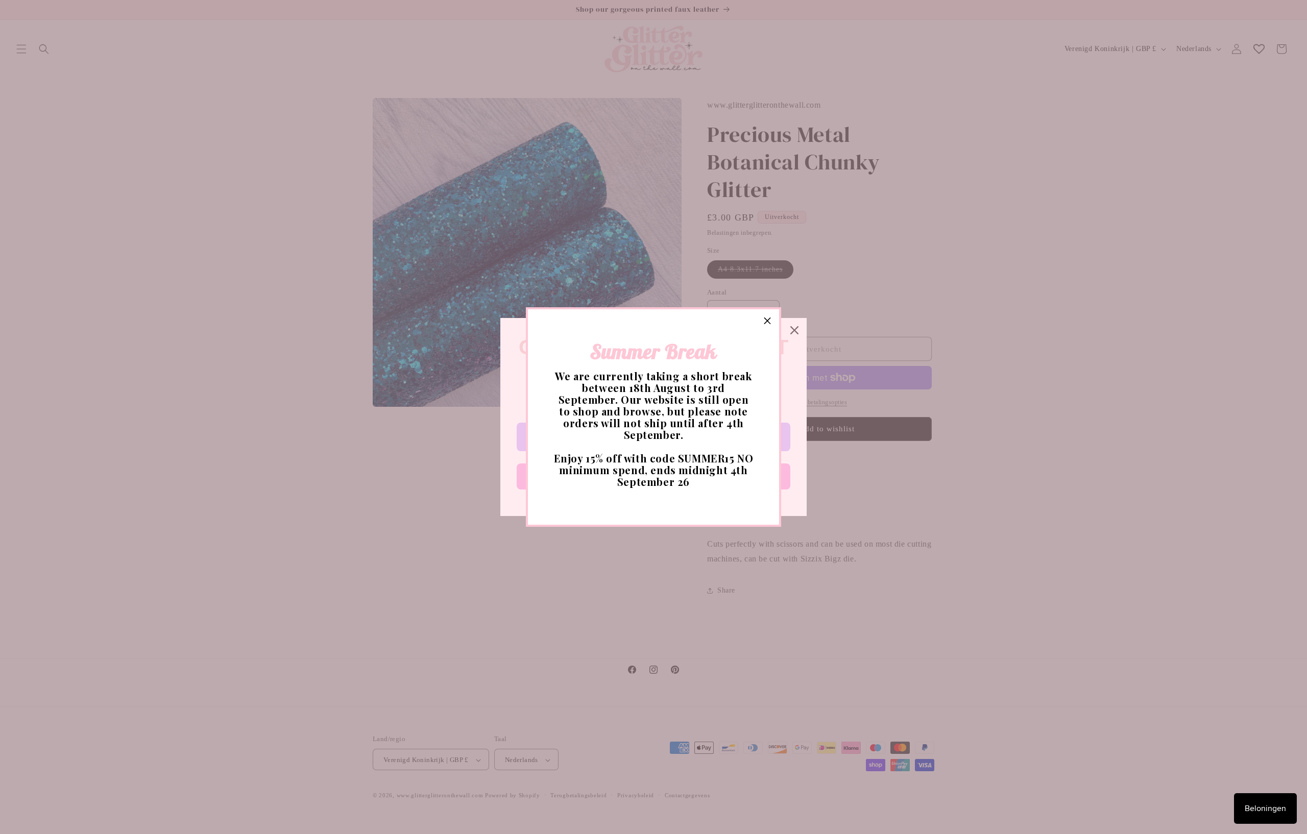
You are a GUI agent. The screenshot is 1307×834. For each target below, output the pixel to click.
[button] (767, 321)
